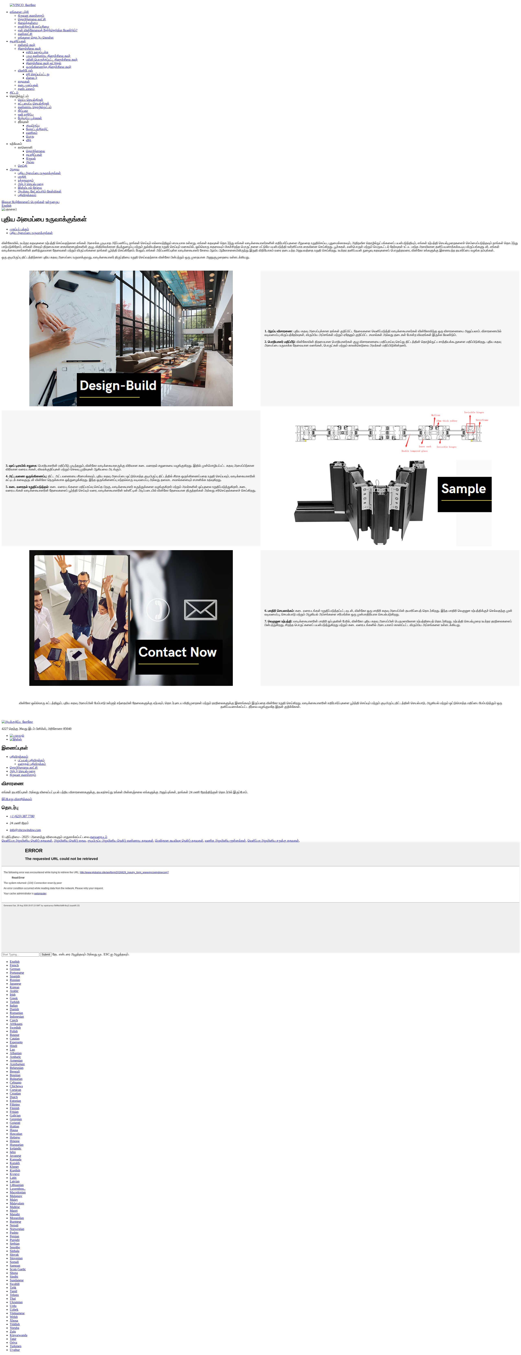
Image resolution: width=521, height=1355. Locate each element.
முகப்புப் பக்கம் (19, 229)
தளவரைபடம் (98, 837)
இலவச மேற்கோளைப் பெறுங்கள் (23, 202)
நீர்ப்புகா (23, 111)
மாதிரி (22, 176)
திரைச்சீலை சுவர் (29, 48)
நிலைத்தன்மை (28, 23)
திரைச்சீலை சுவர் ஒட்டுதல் (43, 63)
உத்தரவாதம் (26, 180)
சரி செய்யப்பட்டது (37, 74)
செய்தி (22, 165)
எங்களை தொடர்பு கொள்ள (36, 37)
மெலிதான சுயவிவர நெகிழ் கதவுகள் (179, 840)
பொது (30, 136)
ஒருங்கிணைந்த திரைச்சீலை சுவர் (48, 67)
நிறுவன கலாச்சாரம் (31, 15)
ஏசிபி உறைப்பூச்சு (37, 52)
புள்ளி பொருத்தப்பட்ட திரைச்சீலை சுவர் (52, 59)
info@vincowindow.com (25, 830)
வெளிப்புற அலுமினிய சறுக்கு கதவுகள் (273, 840)
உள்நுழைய (52, 202)
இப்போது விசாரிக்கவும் (17, 799)
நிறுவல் (31, 158)
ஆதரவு (14, 169)
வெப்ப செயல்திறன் (30, 100)
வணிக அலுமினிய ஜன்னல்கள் (225, 840)
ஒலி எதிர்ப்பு (26, 114)
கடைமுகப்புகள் (28, 85)
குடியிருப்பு (33, 125)
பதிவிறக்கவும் (27, 195)
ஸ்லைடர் (31, 78)
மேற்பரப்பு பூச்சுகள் (30, 118)
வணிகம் (31, 132)
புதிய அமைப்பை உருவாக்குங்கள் (39, 173)
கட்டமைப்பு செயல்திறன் (33, 103)
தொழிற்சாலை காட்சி (32, 19)
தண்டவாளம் (26, 89)
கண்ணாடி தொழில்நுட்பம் (34, 107)
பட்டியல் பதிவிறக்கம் (31, 760)
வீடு (28, 140)
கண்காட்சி (25, 34)
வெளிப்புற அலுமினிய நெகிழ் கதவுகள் (27, 840)
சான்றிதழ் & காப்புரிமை (33, 26)
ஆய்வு (30, 162)
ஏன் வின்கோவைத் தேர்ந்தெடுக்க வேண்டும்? (47, 30)
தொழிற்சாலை (35, 151)
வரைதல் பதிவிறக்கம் (32, 764)
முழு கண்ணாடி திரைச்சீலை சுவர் (48, 56)
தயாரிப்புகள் (18, 41)
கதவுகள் (24, 81)
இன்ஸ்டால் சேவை (30, 187)
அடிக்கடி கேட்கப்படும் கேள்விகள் (39, 191)
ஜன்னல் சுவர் (26, 45)
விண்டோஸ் (25, 70)
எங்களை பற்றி (19, 12)
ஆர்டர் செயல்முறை (30, 184)
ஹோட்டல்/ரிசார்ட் (37, 129)
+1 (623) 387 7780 (22, 816)
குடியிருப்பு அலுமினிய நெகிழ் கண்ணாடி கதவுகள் (120, 840)
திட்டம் (14, 92)
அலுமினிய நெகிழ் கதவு (70, 840)
